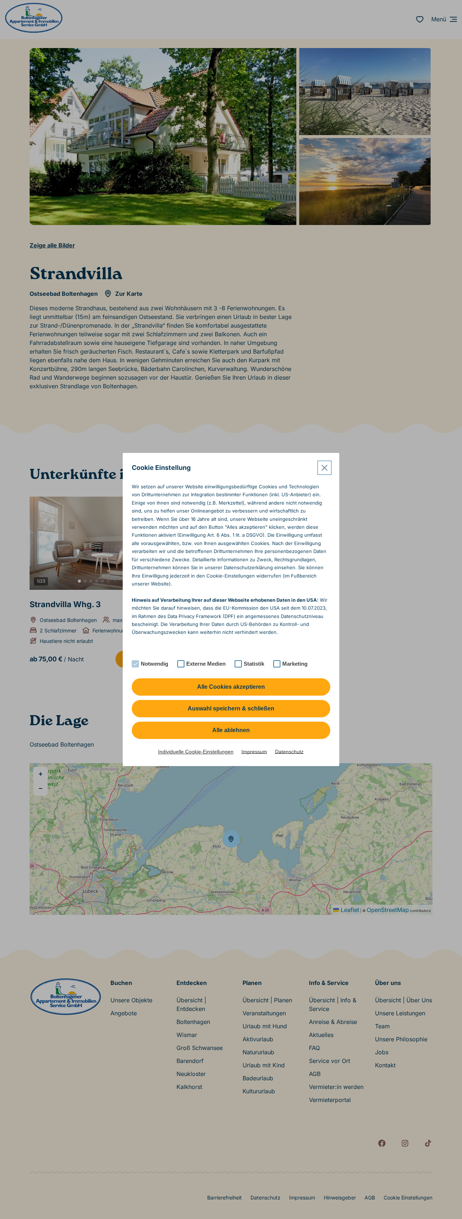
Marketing (295, 664)
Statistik (254, 664)
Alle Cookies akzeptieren (231, 687)
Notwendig (154, 664)
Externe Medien (206, 664)
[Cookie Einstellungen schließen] (324, 468)
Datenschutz (289, 752)
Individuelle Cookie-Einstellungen (196, 752)
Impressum (254, 752)
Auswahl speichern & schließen (231, 708)
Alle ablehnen (231, 730)
